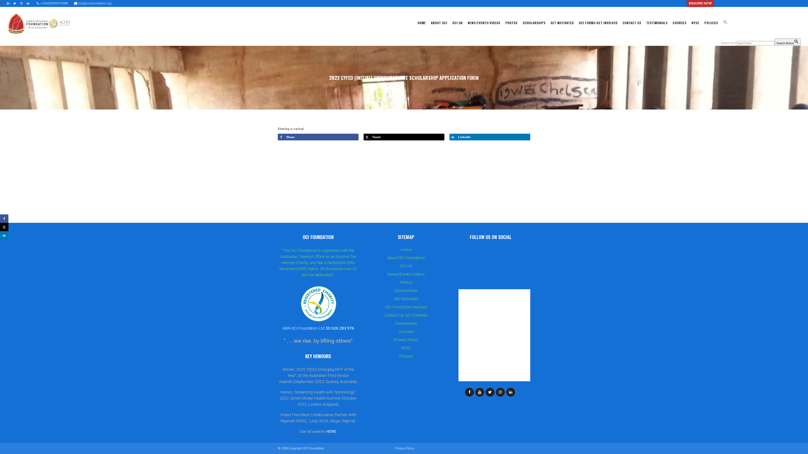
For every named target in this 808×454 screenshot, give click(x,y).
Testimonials (406, 323)
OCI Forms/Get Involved (406, 307)
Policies (406, 356)
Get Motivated (406, 299)
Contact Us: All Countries (406, 315)
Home (406, 249)
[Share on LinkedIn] (4, 235)
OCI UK (406, 266)
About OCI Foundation (406, 258)
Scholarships (406, 290)
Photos (406, 282)
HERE (331, 431)
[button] (725, 22)
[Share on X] (4, 227)
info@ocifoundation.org (95, 3)
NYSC (406, 348)
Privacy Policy (406, 340)
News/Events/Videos (406, 274)
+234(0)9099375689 (53, 3)
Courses (406, 331)
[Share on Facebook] (4, 218)
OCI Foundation (313, 448)
